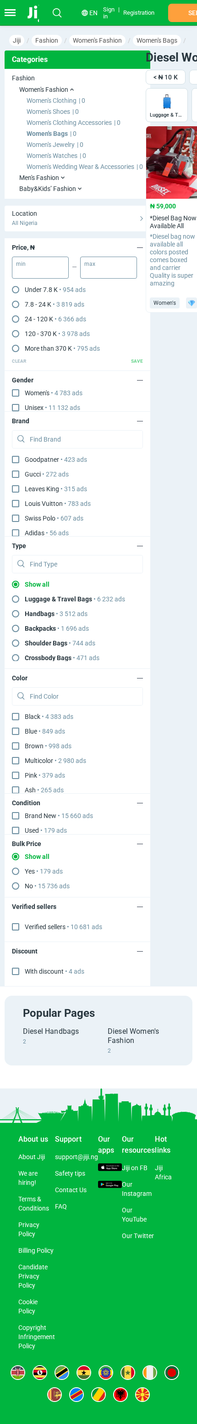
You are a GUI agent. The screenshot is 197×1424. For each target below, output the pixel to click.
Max (89, 264)
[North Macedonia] (142, 1394)
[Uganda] (40, 1372)
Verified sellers (63, 927)
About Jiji (31, 1157)
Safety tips (70, 1173)
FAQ (61, 1206)
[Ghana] (84, 1372)
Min (21, 264)
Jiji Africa (163, 1172)
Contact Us (71, 1190)
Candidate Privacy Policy (33, 1276)
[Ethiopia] (105, 1372)
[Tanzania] (62, 1372)
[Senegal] (127, 1372)
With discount (54, 971)
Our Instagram (137, 1189)
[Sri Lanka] (54, 1394)
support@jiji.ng (76, 1157)
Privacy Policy (28, 1229)
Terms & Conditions (33, 1203)
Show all (37, 584)
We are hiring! (28, 1178)
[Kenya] (18, 1372)
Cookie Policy (28, 1306)
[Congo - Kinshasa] (76, 1394)
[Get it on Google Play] (110, 1185)
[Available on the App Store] (110, 1168)
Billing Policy (36, 1250)
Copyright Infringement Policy (36, 1337)
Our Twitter (138, 1235)
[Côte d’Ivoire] (149, 1372)
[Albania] (120, 1394)
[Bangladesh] (171, 1372)
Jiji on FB (135, 1168)
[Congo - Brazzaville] (98, 1394)
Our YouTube (134, 1214)
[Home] (38, 13)
